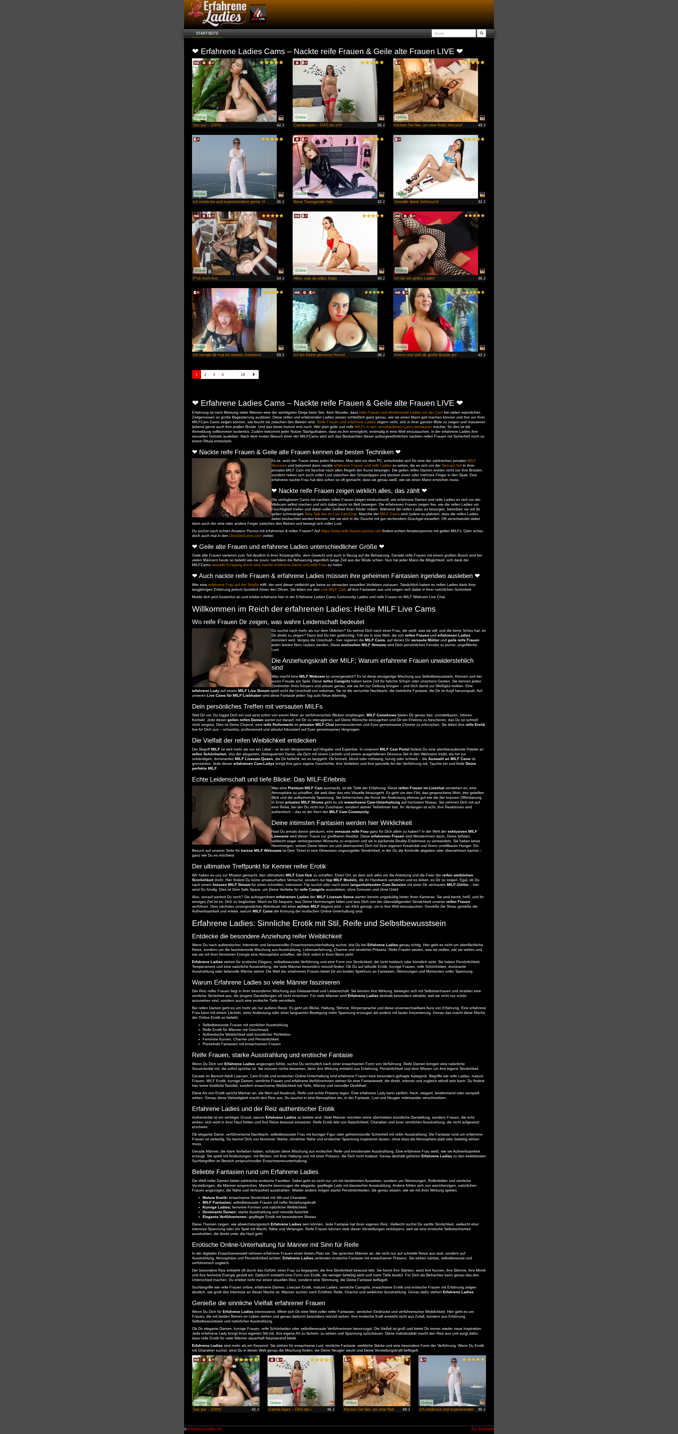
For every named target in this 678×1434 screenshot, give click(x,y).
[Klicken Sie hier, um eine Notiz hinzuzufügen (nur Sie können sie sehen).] (439, 90)
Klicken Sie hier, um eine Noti (369, 1409)
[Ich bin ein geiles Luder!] (439, 243)
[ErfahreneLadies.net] (227, 13)
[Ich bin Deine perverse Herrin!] (339, 320)
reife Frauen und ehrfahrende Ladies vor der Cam (401, 412)
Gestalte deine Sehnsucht (416, 201)
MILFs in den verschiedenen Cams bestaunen (393, 427)
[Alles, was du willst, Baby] (339, 243)
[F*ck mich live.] (238, 243)
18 (243, 374)
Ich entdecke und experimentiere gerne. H (229, 201)
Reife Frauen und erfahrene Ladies (346, 422)
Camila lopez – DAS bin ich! (317, 125)
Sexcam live (452, 465)
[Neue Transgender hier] (339, 166)
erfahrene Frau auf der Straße (233, 585)
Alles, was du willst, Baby (315, 278)
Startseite (207, 33)
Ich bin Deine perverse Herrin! (319, 354)
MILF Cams (390, 514)
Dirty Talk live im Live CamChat (331, 514)
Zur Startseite (482, 1428)
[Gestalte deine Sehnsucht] (439, 166)
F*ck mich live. (205, 278)
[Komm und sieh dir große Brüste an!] (439, 320)
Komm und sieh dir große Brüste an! (425, 354)
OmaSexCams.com (245, 535)
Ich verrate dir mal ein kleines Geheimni (227, 354)
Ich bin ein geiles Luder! (414, 278)
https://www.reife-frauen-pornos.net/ (351, 531)
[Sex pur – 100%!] (238, 90)
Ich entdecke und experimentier (446, 1409)
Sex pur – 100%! (207, 125)
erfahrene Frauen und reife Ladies (362, 465)
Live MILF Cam (333, 589)
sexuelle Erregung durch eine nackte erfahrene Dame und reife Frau (269, 565)
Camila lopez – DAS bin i (289, 1409)
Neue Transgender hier (313, 201)
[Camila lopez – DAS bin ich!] (339, 90)
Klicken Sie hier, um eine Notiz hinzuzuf (428, 125)
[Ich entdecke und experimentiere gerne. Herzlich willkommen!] (238, 166)
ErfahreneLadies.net (205, 1428)
